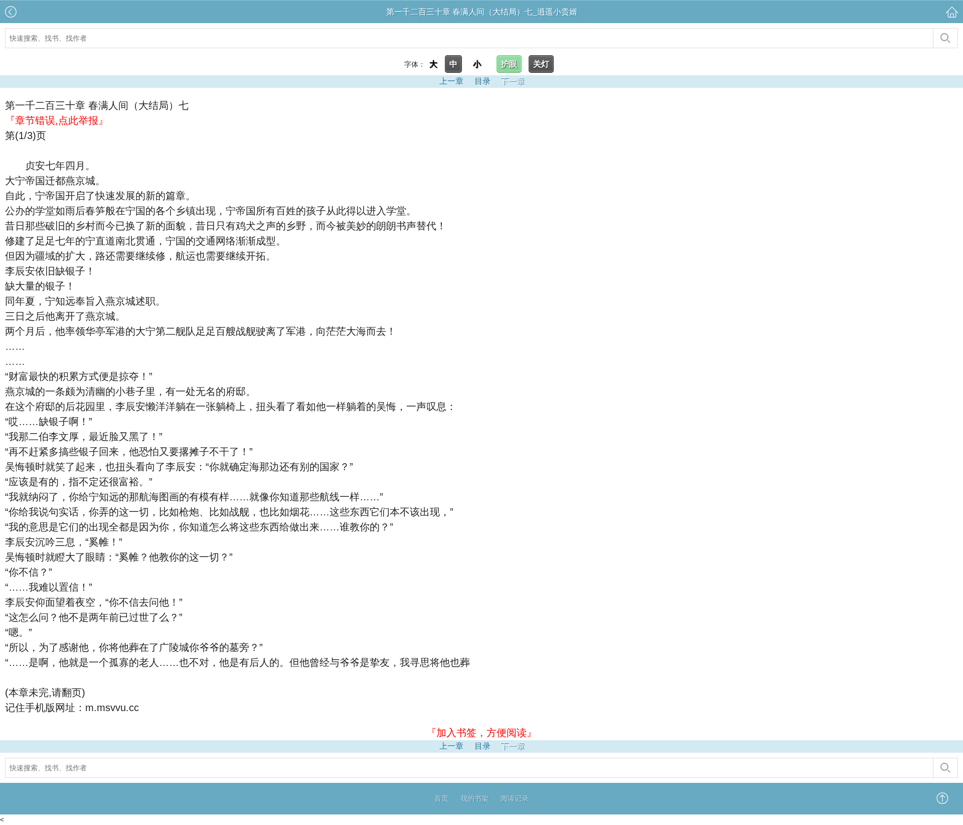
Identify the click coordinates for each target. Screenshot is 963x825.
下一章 (513, 81)
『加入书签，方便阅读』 (481, 732)
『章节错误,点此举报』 (56, 120)
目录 (482, 81)
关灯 (541, 64)
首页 (441, 798)
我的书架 (474, 798)
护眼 (509, 64)
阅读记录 (515, 798)
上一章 (451, 81)
